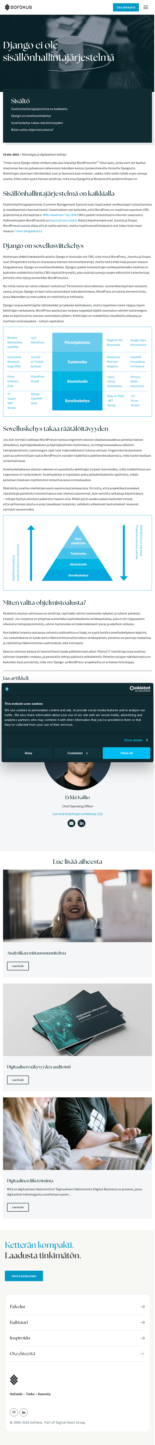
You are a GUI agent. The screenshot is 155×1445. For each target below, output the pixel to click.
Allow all (126, 753)
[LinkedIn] (24, 1412)
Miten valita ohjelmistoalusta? (32, 130)
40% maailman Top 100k (60, 215)
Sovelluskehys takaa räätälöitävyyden (37, 123)
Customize (75, 753)
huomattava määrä (63, 220)
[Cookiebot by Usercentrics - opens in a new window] (132, 689)
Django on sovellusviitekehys (31, 116)
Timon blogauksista (28, 231)
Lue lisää (18, 966)
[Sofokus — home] (32, 7)
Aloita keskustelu (24, 1276)
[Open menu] (145, 7)
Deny (28, 753)
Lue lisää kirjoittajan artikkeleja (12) (78, 814)
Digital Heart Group (70, 1422)
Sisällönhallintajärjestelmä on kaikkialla (39, 109)
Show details (133, 740)
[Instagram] (14, 1412)
